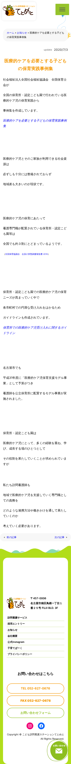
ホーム (10, 32)
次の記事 (59, 537)
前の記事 (11, 537)
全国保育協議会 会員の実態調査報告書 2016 (26, 254)
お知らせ (22, 32)
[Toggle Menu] (62, 9)
